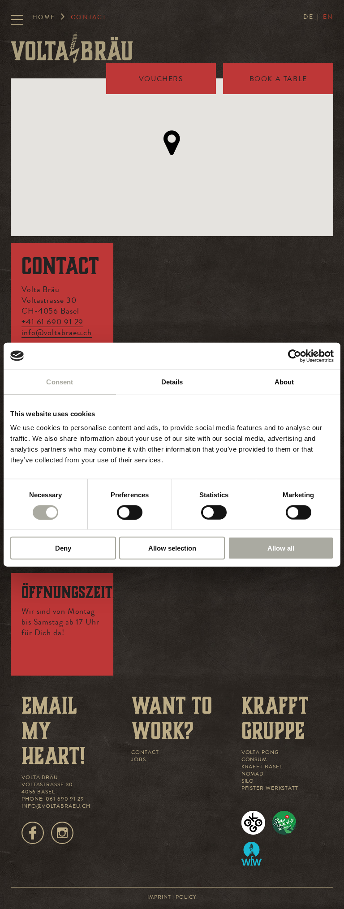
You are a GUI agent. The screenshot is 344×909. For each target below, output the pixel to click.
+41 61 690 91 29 (52, 323)
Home (43, 18)
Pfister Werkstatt (269, 789)
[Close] (105, 244)
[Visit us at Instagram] (62, 833)
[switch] (129, 512)
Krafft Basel (262, 767)
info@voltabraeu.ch (57, 333)
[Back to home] (72, 48)
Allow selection (172, 548)
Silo (247, 781)
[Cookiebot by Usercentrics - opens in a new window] (294, 355)
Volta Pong (260, 753)
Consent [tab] (59, 381)
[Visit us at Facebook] (33, 833)
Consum (254, 760)
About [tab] (284, 381)
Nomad (252, 774)
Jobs (138, 760)
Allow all (280, 548)
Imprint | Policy (171, 897)
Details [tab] (172, 381)
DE (308, 17)
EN (328, 17)
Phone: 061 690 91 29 (53, 799)
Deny (63, 548)
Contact (145, 753)
